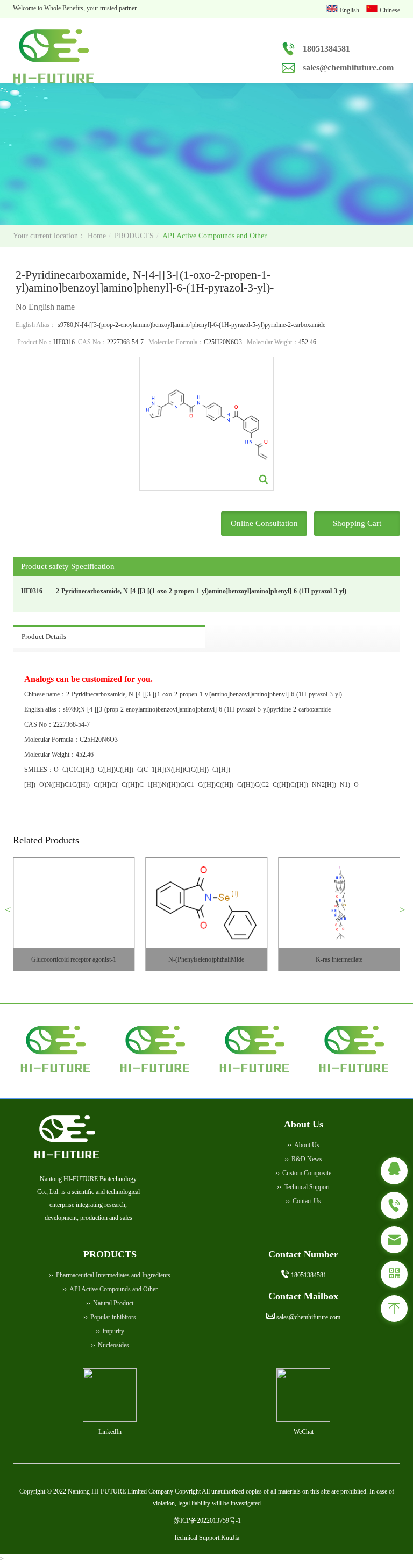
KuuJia (230, 1537)
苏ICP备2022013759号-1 (207, 1520)
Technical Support (307, 1187)
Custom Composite (306, 1173)
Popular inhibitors (113, 1317)
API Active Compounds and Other (214, 236)
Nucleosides (113, 1345)
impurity (113, 1331)
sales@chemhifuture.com (348, 67)
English (350, 10)
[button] (12, 914)
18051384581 (326, 48)
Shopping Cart (357, 523)
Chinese (390, 10)
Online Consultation (264, 523)
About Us (306, 1145)
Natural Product (113, 1303)
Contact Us (307, 1201)
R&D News (306, 1159)
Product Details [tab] (44, 636)
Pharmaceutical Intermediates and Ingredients (113, 1275)
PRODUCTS (134, 236)
